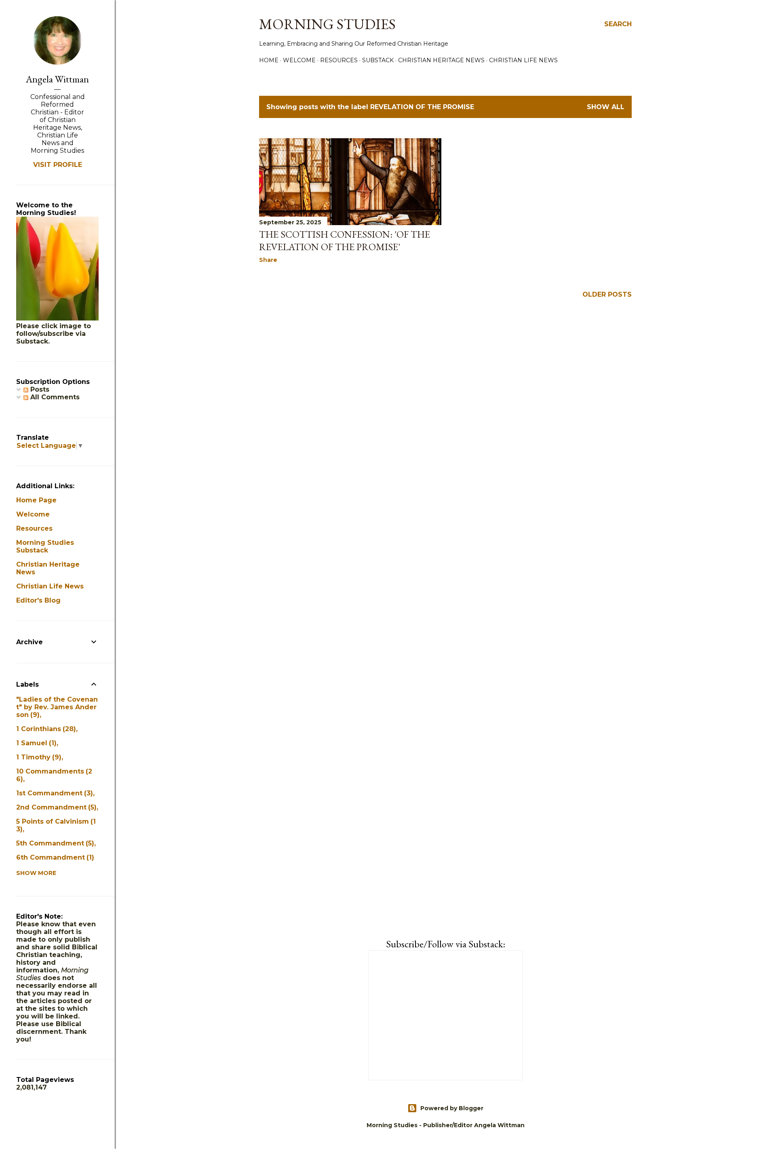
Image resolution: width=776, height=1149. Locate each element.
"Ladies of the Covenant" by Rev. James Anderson (57, 707)
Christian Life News (523, 60)
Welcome (299, 60)
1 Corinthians (45, 729)
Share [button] (268, 260)
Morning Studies (327, 24)
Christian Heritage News (441, 60)
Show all (605, 107)
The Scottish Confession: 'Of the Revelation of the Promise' (344, 240)
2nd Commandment (55, 807)
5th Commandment (54, 843)
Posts (38, 389)
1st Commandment (53, 793)
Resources (339, 60)
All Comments (54, 397)
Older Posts (607, 294)
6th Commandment (54, 857)
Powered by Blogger (451, 1108)
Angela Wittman (57, 79)
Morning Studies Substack (45, 546)
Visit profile (57, 165)
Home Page (36, 500)
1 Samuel (35, 743)
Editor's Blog (38, 600)
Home (268, 60)
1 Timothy (37, 757)
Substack (378, 60)
